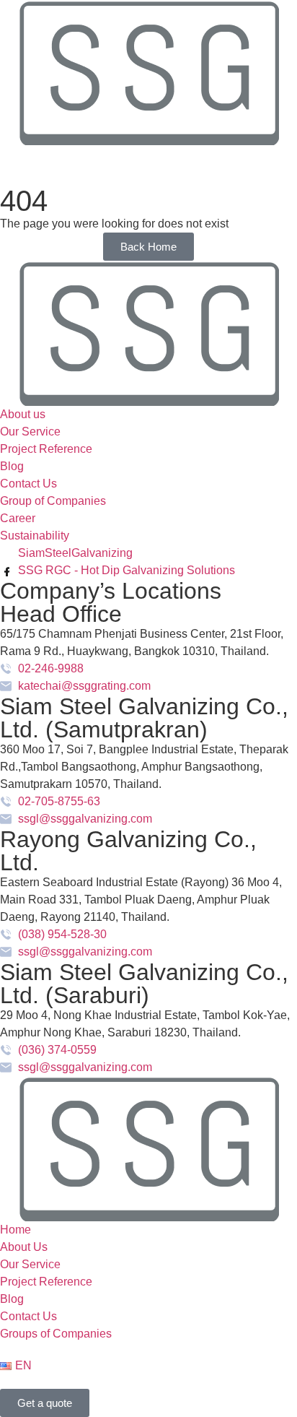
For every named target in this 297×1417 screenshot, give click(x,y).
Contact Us (28, 1316)
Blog (12, 1299)
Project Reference (46, 1281)
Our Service (30, 1264)
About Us (24, 1247)
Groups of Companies (56, 1333)
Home (15, 1229)
